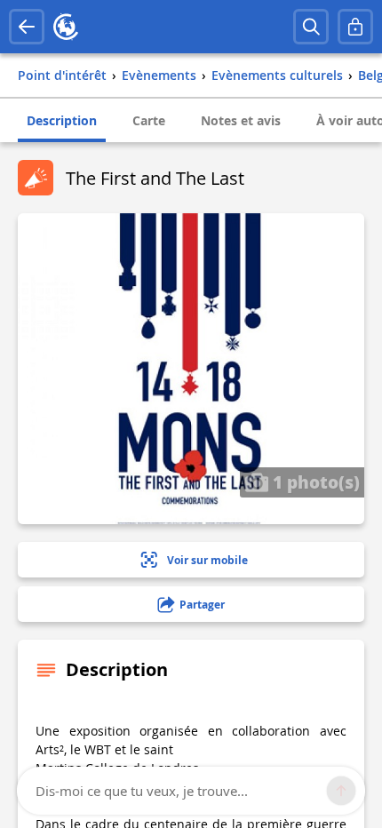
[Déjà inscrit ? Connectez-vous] (355, 26)
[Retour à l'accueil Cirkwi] (65, 26)
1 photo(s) (314, 481)
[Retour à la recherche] (26, 26)
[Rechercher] (311, 26)
